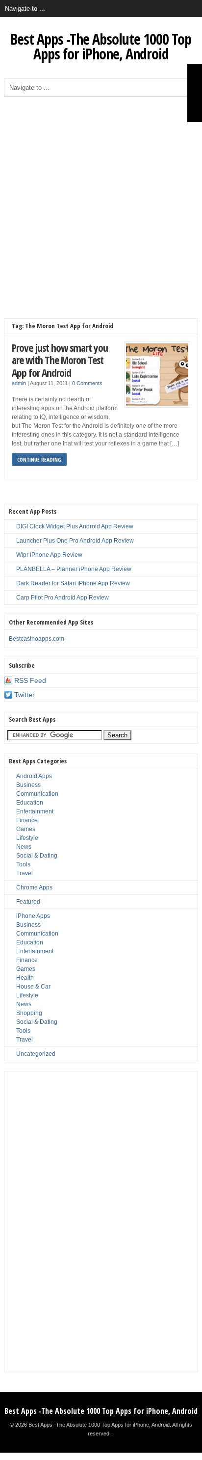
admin (19, 383)
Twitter (24, 695)
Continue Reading (39, 459)
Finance (27, 820)
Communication (37, 793)
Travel (24, 873)
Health (25, 977)
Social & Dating (36, 855)
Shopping (29, 1013)
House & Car (33, 986)
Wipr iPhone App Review (49, 554)
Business (28, 785)
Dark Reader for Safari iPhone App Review (73, 583)
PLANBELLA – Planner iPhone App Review (73, 569)
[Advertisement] (101, 203)
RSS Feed (30, 680)
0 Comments (87, 383)
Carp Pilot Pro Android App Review (62, 597)
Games (25, 829)
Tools (23, 864)
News (23, 846)
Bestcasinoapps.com (36, 638)
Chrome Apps (34, 887)
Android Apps (34, 776)
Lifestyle (27, 837)
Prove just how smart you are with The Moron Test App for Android (60, 360)
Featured (28, 901)
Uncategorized (35, 1053)
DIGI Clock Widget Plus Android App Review (74, 526)
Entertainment (34, 811)
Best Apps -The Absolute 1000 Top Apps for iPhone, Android (100, 46)
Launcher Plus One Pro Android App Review (75, 540)
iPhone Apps (33, 915)
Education (29, 802)
